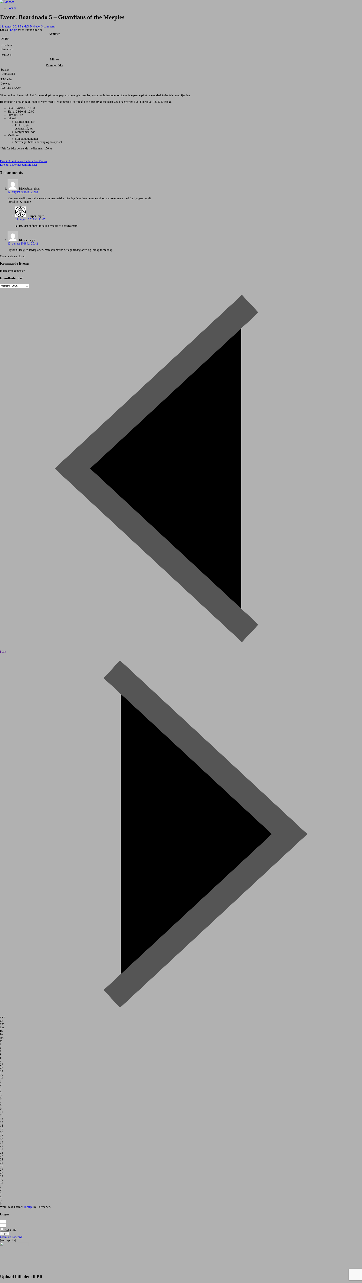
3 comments (48, 26)
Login (13, 29)
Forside (12, 8)
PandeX (24, 26)
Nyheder (35, 26)
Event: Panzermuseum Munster (18, 164)
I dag (3, 651)
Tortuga (28, 1206)
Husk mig (10, 1229)
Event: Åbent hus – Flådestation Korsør (23, 161)
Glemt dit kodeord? (11, 1237)
